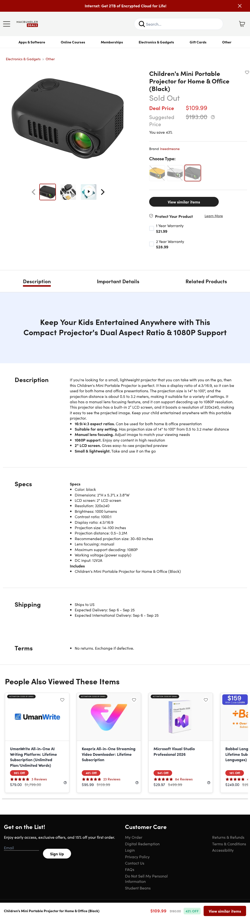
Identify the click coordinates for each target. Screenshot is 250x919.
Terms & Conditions (229, 843)
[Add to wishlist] (247, 72)
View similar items (184, 201)
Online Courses (73, 42)
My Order (133, 837)
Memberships (112, 42)
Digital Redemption (142, 843)
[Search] (142, 24)
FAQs (129, 869)
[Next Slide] (103, 192)
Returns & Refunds (228, 837)
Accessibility (223, 850)
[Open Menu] (8, 24)
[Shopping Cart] (242, 24)
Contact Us (134, 863)
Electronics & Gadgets (156, 42)
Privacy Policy (137, 856)
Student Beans (138, 887)
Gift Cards (198, 42)
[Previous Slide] (33, 192)
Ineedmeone (170, 148)
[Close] (240, 6)
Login (130, 850)
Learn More (214, 215)
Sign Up (57, 853)
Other (226, 42)
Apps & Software (32, 42)
